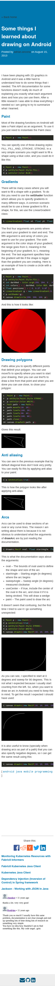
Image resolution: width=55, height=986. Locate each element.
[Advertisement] (27, 806)
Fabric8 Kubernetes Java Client (21, 866)
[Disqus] (27, 929)
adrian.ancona (22, 51)
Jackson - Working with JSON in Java (24, 889)
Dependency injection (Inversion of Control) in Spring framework (23, 880)
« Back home (9, 17)
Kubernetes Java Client (16, 872)
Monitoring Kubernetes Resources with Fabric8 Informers (26, 858)
